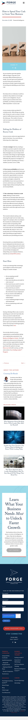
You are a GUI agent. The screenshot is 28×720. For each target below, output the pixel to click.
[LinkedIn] (15, 68)
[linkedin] (15, 642)
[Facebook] (13, 68)
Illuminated (21, 711)
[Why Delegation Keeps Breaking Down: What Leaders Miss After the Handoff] (14, 413)
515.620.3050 (14, 637)
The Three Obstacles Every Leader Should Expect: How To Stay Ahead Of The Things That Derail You (14, 472)
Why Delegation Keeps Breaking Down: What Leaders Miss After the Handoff (14, 423)
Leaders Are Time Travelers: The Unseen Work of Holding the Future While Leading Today (14, 447)
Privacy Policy (14, 712)
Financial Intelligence (18, 20)
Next (22, 363)
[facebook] (12, 642)
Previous (6, 363)
